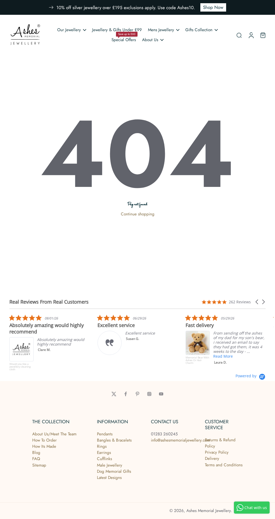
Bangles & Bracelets (114, 440)
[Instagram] (149, 394)
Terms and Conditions (224, 465)
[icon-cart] (263, 35)
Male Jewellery (109, 465)
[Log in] (251, 35)
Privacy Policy (217, 452)
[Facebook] (126, 394)
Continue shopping (137, 214)
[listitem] (49, 344)
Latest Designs (109, 478)
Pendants (105, 434)
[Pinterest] (137, 394)
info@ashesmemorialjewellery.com (180, 440)
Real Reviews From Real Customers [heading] (49, 302)
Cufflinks (104, 459)
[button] (257, 302)
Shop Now (213, 7)
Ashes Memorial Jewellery (208, 511)
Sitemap (39, 465)
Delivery (212, 458)
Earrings (104, 453)
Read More (223, 356)
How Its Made (44, 446)
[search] (239, 35)
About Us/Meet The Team (54, 434)
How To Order (44, 440)
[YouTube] (161, 394)
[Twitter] (114, 394)
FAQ (36, 459)
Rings (102, 446)
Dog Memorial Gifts (114, 471)
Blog (36, 453)
